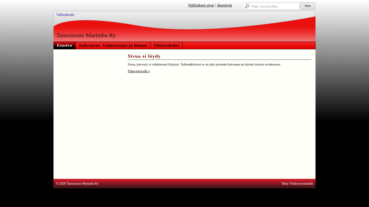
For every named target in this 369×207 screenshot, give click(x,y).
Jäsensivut (224, 5)
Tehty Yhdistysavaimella (297, 183)
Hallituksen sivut (201, 5)
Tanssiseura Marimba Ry (86, 35)
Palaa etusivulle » (139, 71)
